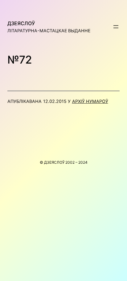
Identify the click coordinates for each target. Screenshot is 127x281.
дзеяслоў (21, 23)
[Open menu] (116, 26)
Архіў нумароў (90, 101)
